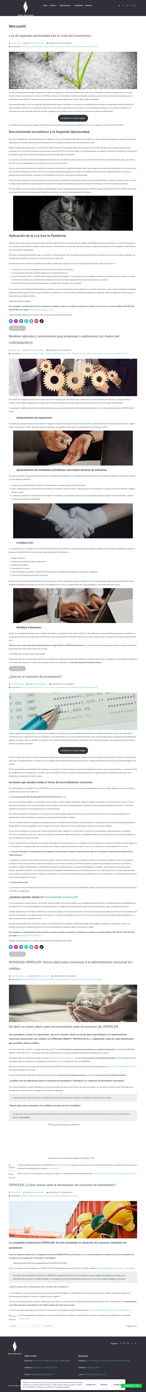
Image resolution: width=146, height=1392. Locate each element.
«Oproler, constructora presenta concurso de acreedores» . (110, 1310)
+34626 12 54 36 (50, 1367)
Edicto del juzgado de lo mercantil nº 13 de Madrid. (115, 1268)
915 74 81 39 (38, 1367)
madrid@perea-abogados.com (41, 310)
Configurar (117, 1384)
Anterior (13, 1326)
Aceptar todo (91, 1384)
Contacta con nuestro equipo (73, 118)
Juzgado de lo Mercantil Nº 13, (63, 1058)
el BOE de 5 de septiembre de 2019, (122, 1066)
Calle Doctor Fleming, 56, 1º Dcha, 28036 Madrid (51, 1361)
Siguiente (48, 1326)
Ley (63, 797)
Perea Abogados (62, 1165)
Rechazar (104, 1384)
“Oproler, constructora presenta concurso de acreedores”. (114, 1173)
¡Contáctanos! (54, 1168)
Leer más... (17, 328)
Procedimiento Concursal (60, 897)
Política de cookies (62, 1387)
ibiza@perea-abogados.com (95, 1374)
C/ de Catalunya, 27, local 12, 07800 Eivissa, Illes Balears (108, 1361)
